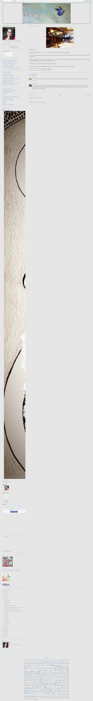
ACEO (46, 663)
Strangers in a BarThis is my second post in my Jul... (14, 610)
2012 (5, 597)
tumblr (37, 698)
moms (25, 685)
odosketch (4, 101)
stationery (31, 693)
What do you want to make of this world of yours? (14, 607)
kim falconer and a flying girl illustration (10, 61)
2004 (5, 636)
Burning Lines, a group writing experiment (10, 83)
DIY (42, 672)
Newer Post (31, 95)
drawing (62, 672)
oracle (65, 685)
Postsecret (4, 103)
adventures (62, 663)
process (44, 690)
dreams (26, 673)
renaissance (64, 690)
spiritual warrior (63, 691)
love (44, 682)
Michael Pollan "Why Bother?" (8, 98)
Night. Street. (7, 612)
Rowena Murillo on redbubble (8, 75)
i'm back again (46, 677)
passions (62, 687)
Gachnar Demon (57, 674)
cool (57, 668)
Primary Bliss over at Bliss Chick (9, 65)
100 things (52, 662)
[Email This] (45, 69)
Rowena (33, 83)
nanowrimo (41, 685)
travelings (29, 698)
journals (42, 680)
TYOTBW (43, 698)
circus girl (29, 668)
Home (60, 95)
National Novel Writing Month (8, 99)
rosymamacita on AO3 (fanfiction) (9, 80)
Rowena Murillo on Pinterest (8, 81)
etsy (47, 673)
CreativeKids (43, 670)
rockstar (42, 691)
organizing (27, 687)
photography (49, 70)
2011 (5, 599)
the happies (58, 695)
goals (26, 676)
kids (56, 680)
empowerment (37, 673)
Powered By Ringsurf (14, 47)
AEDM (26, 665)
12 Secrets (59, 662)
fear (25, 674)
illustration (55, 677)
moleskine (34, 684)
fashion (64, 673)
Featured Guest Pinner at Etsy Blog (9, 63)
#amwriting (35, 662)
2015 (5, 593)
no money (50, 685)
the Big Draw (46, 695)
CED (33, 70)
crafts (63, 668)
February (7, 622)
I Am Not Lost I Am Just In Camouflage (12, 609)
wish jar (5, 504)
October (6, 602)
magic (51, 682)
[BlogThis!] (46, 69)
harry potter (55, 676)
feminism (32, 674)
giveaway (65, 674)
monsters (32, 685)
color (43, 668)
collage (36, 668)
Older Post (88, 95)
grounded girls (43, 676)
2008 (5, 629)
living (35, 682)
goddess (34, 676)
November (7, 600)
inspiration (43, 679)
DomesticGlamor (52, 672)
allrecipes (4, 93)
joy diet (51, 680)
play (44, 688)
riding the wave (29, 691)
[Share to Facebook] (49, 69)
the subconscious (64, 696)
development (30, 672)
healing (64, 676)
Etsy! (3, 95)
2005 (5, 634)
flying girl (40, 674)
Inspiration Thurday (56, 679)
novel (58, 685)
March (6, 620)
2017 (5, 591)
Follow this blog (13, 511)
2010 (5, 626)
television (26, 694)
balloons (63, 665)
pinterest (38, 688)
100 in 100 (43, 662)
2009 (5, 627)
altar (32, 665)
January (6, 623)
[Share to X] (47, 69)
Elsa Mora (6, 501)
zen (34, 699)
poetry (51, 688)
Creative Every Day (8, 481)
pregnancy (36, 690)
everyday (55, 673)
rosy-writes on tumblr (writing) (8, 77)
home (31, 677)
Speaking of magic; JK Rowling (8, 104)
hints (25, 677)
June (6, 614)
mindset (59, 682)
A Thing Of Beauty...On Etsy (8, 92)
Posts (5, 53)
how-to (37, 677)
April (6, 618)
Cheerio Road (6, 493)
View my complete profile (15, 644)
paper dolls (52, 687)
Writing (63, 698)
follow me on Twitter (21, 553)
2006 (5, 633)
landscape (65, 680)
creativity (58, 670)
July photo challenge (44, 52)
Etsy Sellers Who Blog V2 (14, 46)
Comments (6, 55)
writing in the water (7, 110)
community (42, 70)
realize (55, 690)
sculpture (51, 691)
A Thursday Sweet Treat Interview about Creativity (12, 68)
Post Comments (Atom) (38, 97)
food (48, 674)
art (48, 665)
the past (38, 696)
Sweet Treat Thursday (61, 693)
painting (38, 687)
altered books (40, 665)
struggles (48, 693)
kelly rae (5, 484)
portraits (27, 690)
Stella (33, 76)
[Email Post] (43, 68)
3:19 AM (34, 80)
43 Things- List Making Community (9, 90)
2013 (5, 595)
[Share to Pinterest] (50, 69)
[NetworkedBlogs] (14, 509)
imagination (33, 679)
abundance (38, 663)
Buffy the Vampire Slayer (37, 667)
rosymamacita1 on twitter (7, 73)
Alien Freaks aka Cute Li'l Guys (10, 605)
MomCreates (47, 684)
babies (56, 665)
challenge (37, 70)
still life (39, 693)
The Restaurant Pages (50, 696)
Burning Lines (48, 667)
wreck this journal (52, 698)
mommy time (62, 684)
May (6, 616)
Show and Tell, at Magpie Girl (8, 66)
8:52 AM (34, 90)
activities (53, 663)
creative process (29, 670)
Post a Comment (32, 93)
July (6, 604)
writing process (28, 699)
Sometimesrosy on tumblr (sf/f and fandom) (10, 78)
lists (28, 682)
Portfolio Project (61, 688)
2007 (5, 631)
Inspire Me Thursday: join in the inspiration (11, 96)
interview (34, 680)
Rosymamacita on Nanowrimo (8, 84)
